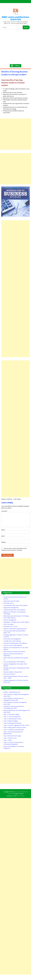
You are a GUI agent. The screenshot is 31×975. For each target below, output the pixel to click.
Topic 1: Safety (7, 740)
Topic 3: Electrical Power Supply (12, 736)
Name (3, 530)
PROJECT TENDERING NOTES (11, 692)
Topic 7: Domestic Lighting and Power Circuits (16, 725)
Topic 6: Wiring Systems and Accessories (14, 727)
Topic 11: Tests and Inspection (11, 716)
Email (3, 536)
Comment (4, 511)
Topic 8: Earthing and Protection (12, 723)
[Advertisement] (15, 47)
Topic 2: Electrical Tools (10, 738)
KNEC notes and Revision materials (15, 18)
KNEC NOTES (20, 796)
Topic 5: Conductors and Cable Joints (13, 729)
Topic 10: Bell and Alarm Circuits (12, 719)
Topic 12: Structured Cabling (11, 714)
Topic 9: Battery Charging (10, 721)
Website (3, 542)
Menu (17, 66)
